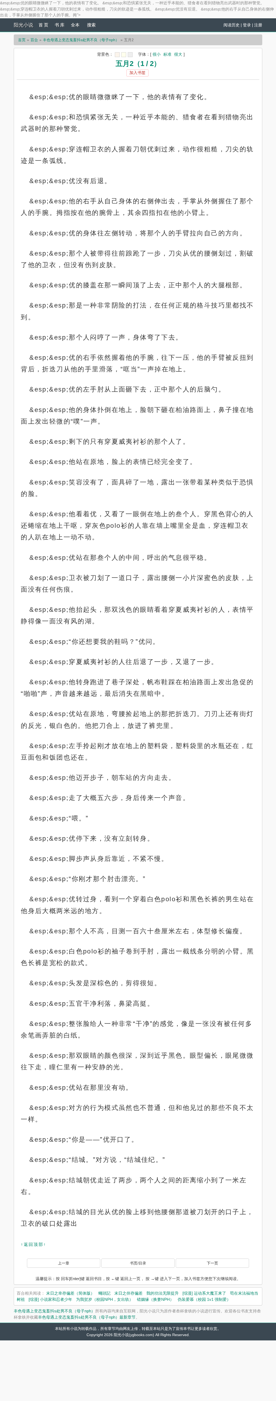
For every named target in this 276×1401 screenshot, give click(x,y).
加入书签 (137, 72)
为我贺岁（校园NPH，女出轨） (104, 1299)
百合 (34, 40)
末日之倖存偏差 (128, 1293)
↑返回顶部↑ (33, 1244)
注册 (258, 25)
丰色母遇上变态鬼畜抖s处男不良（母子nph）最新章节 (87, 1317)
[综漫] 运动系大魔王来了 (204, 1293)
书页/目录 (138, 1263)
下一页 (212, 1263)
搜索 (91, 25)
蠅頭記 (104, 1293)
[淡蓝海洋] (117, 54)
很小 (157, 54)
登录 (247, 25)
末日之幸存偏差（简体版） (70, 1293)
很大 (178, 54)
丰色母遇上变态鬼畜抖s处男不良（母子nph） (81, 40)
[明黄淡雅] (123, 54)
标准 (167, 54)
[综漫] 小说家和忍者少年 (50, 1299)
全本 (75, 25)
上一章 (63, 1263)
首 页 (43, 25)
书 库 (59, 25)
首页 (22, 40)
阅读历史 (231, 25)
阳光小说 (23, 25)
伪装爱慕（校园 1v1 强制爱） (204, 1299)
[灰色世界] (130, 54)
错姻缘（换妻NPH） (155, 1299)
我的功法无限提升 (162, 1293)
